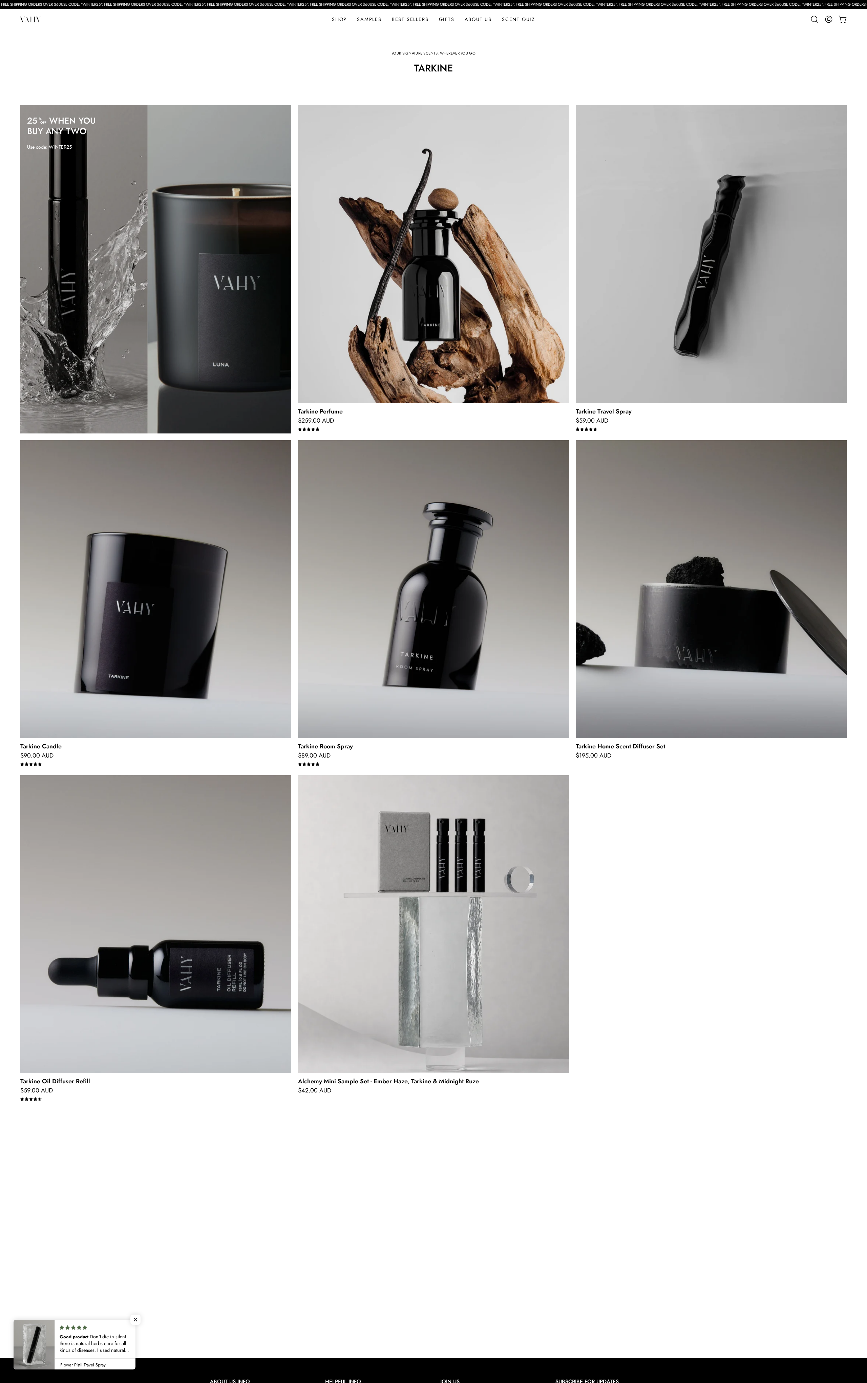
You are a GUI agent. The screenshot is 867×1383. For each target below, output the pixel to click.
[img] (308, 429)
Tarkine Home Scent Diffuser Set (620, 746)
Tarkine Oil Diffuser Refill (55, 1081)
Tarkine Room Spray (325, 746)
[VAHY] (30, 19)
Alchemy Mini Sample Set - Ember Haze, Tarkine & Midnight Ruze (388, 1081)
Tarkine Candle (41, 746)
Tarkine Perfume (320, 411)
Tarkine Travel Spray (604, 411)
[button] (447, 19)
